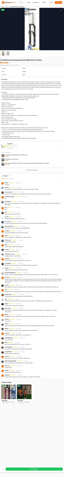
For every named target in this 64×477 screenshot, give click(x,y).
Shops (43, 2)
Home (2, 6)
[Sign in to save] (3, 469)
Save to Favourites (33, 170)
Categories (36, 2)
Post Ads (58, 2)
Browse (29, 2)
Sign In (51, 2)
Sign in (3, 178)
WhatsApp (35, 469)
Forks (7, 6)
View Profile (10, 148)
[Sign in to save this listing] (61, 10)
